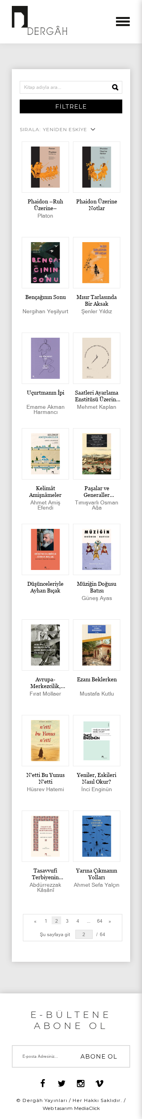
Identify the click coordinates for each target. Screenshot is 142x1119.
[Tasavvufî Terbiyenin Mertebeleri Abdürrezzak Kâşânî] (45, 836)
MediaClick (87, 1108)
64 (100, 921)
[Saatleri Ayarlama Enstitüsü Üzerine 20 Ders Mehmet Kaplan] (96, 358)
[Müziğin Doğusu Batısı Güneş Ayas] (96, 549)
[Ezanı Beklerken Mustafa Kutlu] (96, 645)
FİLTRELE (71, 106)
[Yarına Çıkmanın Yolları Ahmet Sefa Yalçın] (96, 836)
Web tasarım (58, 1108)
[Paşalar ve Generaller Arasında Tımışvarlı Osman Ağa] (96, 454)
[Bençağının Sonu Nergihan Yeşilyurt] (45, 262)
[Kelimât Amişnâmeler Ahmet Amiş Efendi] (45, 454)
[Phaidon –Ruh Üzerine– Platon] (45, 167)
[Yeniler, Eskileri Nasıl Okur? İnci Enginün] (96, 740)
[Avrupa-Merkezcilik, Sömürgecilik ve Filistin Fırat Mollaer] (45, 645)
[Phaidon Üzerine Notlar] (96, 167)
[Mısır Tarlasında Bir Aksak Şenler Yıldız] (96, 262)
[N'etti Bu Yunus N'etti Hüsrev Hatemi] (45, 740)
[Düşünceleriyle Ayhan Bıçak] (45, 549)
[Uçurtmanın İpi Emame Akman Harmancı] (45, 358)
